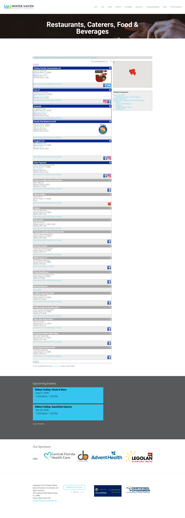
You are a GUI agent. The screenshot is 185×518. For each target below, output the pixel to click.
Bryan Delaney (40, 128)
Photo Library (176, 7)
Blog (165, 7)
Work (110, 7)
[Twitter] (80, 492)
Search (37, 58)
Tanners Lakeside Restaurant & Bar (48, 232)
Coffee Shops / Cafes (123, 107)
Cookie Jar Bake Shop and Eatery (47, 180)
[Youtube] (77, 492)
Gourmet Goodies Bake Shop (45, 333)
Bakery (118, 102)
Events (118, 7)
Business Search (153, 7)
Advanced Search (47, 58)
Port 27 (37, 90)
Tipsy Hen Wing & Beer (43, 319)
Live (102, 7)
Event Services (119, 95)
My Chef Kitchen (40, 286)
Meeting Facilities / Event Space (128, 97)
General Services (120, 99)
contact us (56, 366)
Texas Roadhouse (41, 272)
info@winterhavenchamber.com (45, 501)
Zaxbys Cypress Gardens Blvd (46, 307)
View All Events (38, 424)
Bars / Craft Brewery (123, 104)
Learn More (37, 84)
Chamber (128, 7)
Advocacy (139, 7)
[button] (134, 74)
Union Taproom (40, 163)
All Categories (92, 58)
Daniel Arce (39, 147)
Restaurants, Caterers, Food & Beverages (129, 100)
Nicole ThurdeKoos (42, 96)
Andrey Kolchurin (41, 112)
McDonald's (38, 220)
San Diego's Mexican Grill (44, 348)
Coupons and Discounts (76, 58)
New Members (60, 58)
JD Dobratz (39, 169)
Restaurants (120, 109)
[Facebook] (71, 492)
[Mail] (83, 492)
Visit (95, 7)
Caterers (119, 105)
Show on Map (56, 84)
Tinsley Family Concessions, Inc (47, 68)
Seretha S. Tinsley (41, 74)
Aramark (37, 106)
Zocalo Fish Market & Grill (44, 121)
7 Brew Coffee (39, 194)
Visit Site (46, 84)
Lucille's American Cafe (43, 293)
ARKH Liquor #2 (40, 258)
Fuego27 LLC (39, 141)
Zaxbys (36, 208)
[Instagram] (74, 492)
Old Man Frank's (40, 246)
